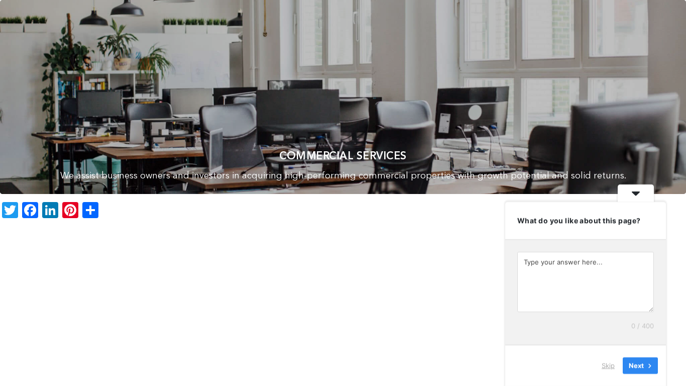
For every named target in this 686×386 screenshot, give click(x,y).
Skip (608, 365)
